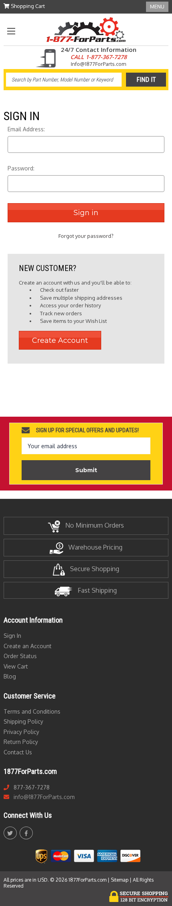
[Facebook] (26, 833)
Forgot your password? (86, 236)
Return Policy (21, 741)
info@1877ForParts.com (44, 796)
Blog (10, 676)
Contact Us (18, 752)
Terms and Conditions (32, 711)
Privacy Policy (21, 731)
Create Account (60, 340)
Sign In (12, 635)
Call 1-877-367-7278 (98, 57)
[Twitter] (10, 833)
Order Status (20, 656)
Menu (157, 6)
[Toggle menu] (11, 31)
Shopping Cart (27, 6)
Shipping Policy (23, 721)
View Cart (16, 666)
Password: (21, 168)
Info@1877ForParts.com (98, 64)
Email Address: (26, 129)
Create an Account (28, 646)
